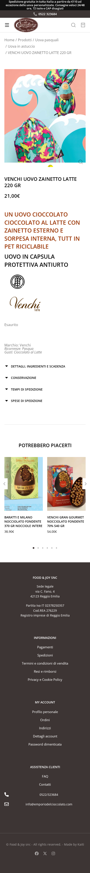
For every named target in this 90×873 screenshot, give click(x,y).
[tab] (45, 366)
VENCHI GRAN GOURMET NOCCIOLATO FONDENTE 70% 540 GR (65, 521)
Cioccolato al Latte (28, 352)
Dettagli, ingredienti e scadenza (38, 366)
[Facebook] (37, 853)
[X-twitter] (45, 853)
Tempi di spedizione (27, 389)
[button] (33, 548)
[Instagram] (53, 853)
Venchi (25, 345)
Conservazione (23, 378)
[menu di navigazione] (7, 25)
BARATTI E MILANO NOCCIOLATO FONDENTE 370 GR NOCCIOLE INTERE (23, 521)
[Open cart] (83, 25)
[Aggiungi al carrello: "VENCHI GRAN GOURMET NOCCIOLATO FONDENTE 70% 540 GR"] (81, 506)
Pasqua (27, 348)
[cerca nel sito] (73, 25)
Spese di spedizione (26, 401)
